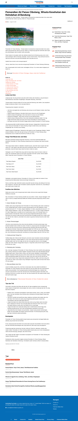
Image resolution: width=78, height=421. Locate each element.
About (15, 419)
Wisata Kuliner (33, 6)
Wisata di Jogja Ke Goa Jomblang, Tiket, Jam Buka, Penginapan (22, 376)
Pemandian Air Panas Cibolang (13, 359)
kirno (8, 21)
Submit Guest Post (39, 419)
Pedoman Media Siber (58, 406)
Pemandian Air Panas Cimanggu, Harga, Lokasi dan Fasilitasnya (28, 73)
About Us (55, 404)
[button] (72, 2)
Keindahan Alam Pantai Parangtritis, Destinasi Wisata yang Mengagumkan (25, 386)
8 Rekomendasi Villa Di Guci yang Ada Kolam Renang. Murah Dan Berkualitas (62, 67)
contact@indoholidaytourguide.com (15, 407)
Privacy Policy (50, 419)
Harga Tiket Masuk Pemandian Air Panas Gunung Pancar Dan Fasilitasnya (25, 381)
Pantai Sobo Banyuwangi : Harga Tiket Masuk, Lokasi (19, 372)
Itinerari (59, 6)
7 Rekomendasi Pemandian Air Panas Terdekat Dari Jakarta (32, 279)
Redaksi (55, 409)
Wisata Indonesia (10, 6)
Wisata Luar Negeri (22, 6)
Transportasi (51, 6)
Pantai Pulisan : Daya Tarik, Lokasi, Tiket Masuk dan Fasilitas (21, 367)
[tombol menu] (6, 2)
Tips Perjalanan (68, 6)
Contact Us (55, 402)
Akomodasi (42, 6)
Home (6, 9)
